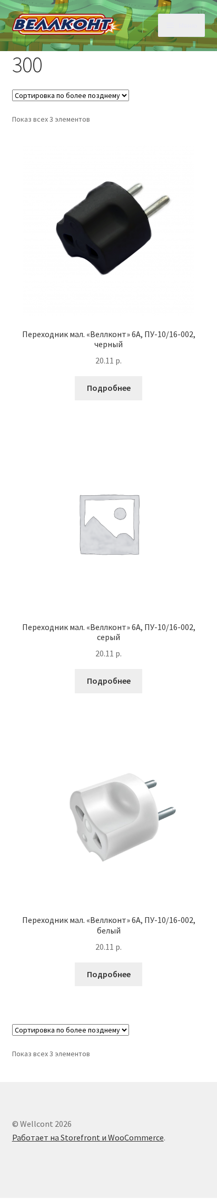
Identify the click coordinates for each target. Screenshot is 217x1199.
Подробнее (109, 387)
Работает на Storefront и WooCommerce (88, 1137)
